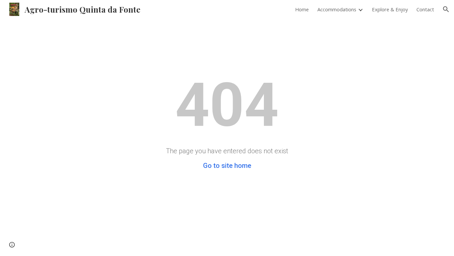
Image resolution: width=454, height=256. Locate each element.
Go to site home (227, 166)
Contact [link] (425, 9)
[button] (446, 9)
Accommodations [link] (336, 9)
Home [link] (302, 9)
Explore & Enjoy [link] (390, 9)
